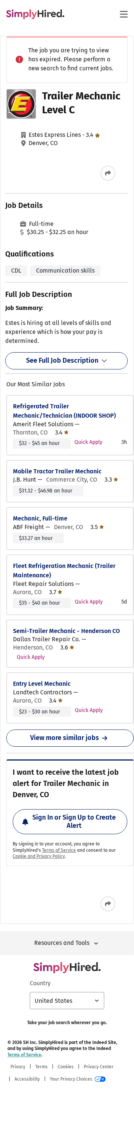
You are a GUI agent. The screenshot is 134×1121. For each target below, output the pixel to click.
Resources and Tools (61, 942)
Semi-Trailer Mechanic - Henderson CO (66, 631)
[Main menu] (123, 14)
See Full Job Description (62, 360)
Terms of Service (59, 850)
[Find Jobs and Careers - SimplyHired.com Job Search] (35, 14)
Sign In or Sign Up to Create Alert (74, 821)
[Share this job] (107, 173)
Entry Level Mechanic (42, 683)
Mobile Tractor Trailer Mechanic (57, 471)
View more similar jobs (64, 738)
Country (40, 983)
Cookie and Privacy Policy (39, 856)
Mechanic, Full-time (40, 518)
